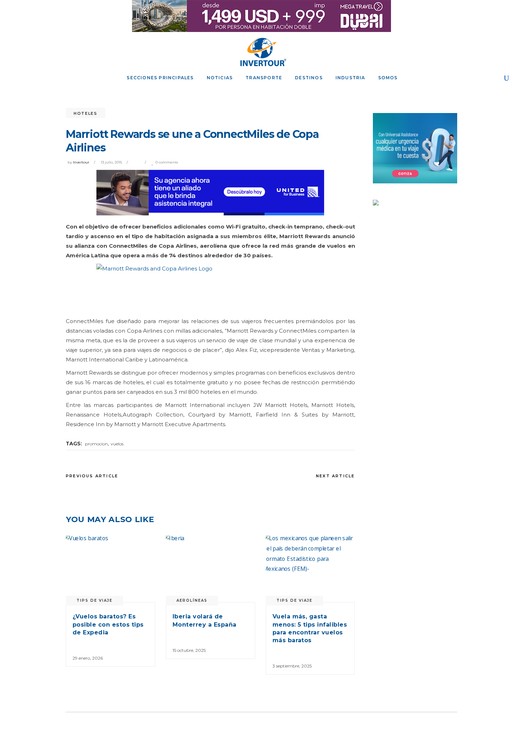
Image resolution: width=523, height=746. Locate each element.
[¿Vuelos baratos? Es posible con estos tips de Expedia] (110, 568)
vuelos (117, 443)
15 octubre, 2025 (189, 650)
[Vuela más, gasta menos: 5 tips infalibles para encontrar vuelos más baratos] (310, 568)
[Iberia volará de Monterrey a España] (210, 568)
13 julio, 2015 (111, 162)
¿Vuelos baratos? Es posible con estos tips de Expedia (108, 624)
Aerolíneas (191, 600)
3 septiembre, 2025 (292, 666)
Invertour (81, 162)
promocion (96, 443)
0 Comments (166, 162)
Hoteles (85, 113)
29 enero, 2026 (88, 658)
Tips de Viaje (94, 600)
